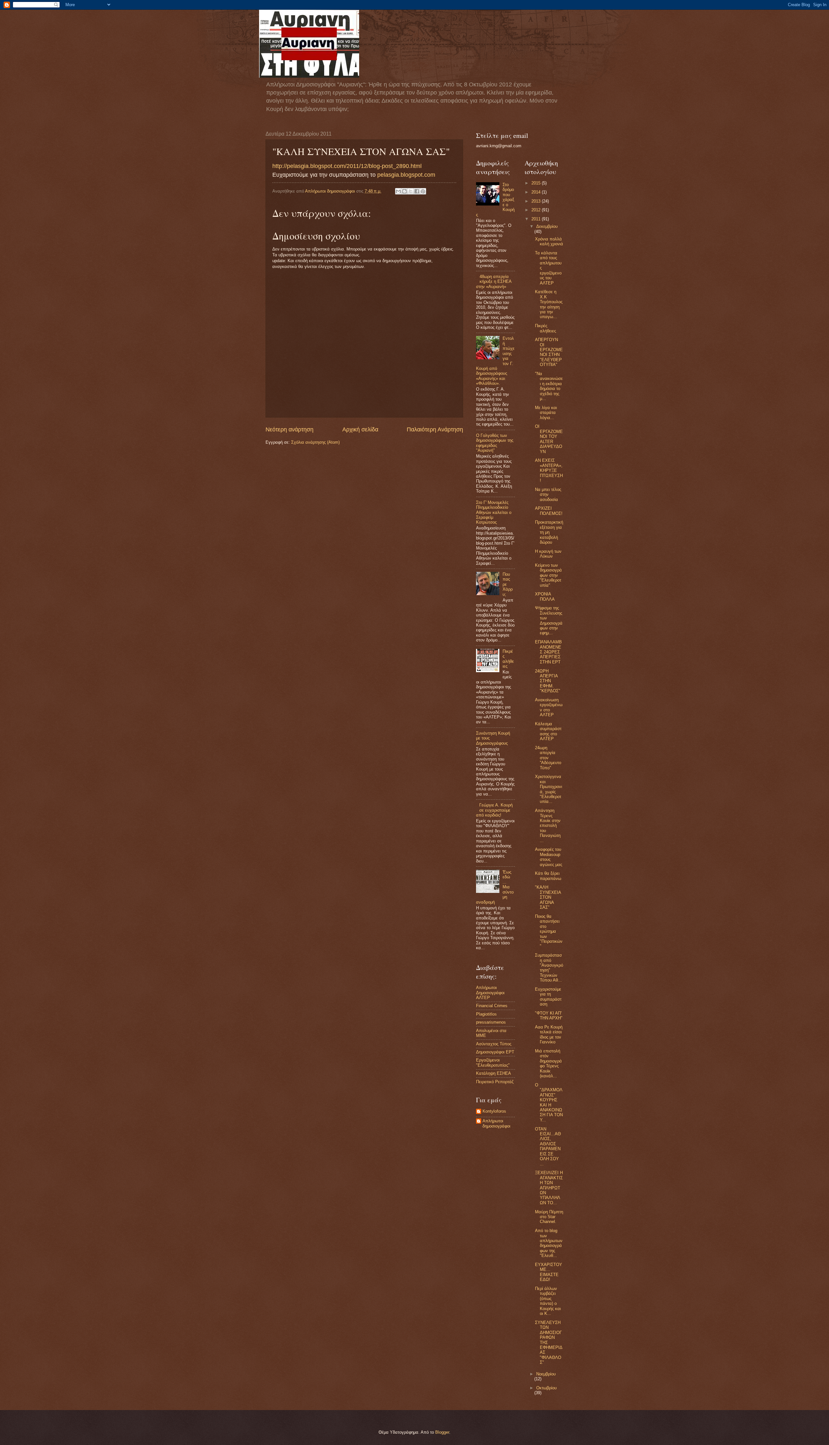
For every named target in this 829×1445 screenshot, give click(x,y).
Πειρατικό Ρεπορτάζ (495, 1081)
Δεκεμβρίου (547, 226)
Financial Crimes (491, 1005)
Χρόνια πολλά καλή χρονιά (549, 241)
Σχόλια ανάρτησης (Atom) (315, 442)
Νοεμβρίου (546, 1374)
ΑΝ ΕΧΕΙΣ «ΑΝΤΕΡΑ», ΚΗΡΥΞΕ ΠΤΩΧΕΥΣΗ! (549, 470)
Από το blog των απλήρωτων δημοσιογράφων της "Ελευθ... (548, 1243)
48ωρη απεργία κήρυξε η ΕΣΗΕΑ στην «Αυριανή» (493, 281)
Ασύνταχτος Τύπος (493, 1043)
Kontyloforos (494, 1111)
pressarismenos (491, 1022)
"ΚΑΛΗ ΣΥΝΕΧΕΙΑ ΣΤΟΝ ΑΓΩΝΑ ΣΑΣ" (548, 897)
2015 (536, 183)
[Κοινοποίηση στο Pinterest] (423, 191)
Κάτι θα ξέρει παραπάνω (548, 876)
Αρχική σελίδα (360, 429)
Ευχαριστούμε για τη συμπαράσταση (548, 996)
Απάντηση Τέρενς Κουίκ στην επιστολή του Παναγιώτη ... (548, 825)
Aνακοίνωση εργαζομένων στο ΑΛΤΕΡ (548, 707)
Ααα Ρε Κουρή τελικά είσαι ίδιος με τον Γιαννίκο (548, 1034)
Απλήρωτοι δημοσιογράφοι (496, 1123)
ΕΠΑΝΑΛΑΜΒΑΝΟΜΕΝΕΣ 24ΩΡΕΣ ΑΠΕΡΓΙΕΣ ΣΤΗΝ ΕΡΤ (548, 651)
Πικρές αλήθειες (508, 659)
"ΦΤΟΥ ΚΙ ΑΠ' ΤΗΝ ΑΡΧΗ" (548, 1015)
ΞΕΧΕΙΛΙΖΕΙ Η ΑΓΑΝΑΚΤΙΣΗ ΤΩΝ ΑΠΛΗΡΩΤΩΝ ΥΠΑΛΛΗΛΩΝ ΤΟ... (549, 1187)
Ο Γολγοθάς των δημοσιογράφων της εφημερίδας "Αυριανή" (494, 443)
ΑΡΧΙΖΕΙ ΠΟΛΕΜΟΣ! (548, 511)
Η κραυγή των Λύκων (548, 554)
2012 (536, 209)
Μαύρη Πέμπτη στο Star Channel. (549, 1216)
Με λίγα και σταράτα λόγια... (546, 412)
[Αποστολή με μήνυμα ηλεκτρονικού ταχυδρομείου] (398, 191)
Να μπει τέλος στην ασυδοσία (548, 494)
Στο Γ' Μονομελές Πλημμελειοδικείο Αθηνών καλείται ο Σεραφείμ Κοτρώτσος (493, 512)
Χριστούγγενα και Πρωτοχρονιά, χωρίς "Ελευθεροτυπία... (548, 789)
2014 (536, 192)
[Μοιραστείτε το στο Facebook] (417, 191)
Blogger (442, 1432)
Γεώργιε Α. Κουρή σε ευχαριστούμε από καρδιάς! (494, 810)
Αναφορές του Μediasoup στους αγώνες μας (548, 857)
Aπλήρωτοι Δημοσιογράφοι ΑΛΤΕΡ (490, 992)
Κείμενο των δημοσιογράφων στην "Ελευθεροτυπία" (548, 575)
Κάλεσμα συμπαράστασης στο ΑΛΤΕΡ (548, 731)
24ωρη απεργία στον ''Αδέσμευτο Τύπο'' (548, 757)
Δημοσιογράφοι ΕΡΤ (495, 1052)
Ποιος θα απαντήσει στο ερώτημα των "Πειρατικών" (548, 931)
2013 (536, 201)
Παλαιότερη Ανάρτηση (435, 429)
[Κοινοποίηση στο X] (410, 191)
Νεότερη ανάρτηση (289, 429)
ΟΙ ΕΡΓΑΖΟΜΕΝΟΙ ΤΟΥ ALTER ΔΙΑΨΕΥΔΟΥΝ (549, 439)
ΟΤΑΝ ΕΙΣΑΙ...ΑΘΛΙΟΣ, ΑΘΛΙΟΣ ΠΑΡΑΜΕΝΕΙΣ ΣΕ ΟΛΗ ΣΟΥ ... (548, 1146)
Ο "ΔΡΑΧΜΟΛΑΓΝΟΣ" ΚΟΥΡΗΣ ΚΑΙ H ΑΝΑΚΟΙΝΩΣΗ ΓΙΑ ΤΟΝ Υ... (549, 1102)
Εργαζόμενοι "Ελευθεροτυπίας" (493, 1062)
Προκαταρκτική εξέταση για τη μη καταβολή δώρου (549, 532)
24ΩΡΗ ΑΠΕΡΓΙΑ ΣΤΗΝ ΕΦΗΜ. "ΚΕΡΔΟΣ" (547, 681)
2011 (536, 219)
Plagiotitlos (486, 1014)
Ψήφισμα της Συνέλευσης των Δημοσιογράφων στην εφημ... (548, 620)
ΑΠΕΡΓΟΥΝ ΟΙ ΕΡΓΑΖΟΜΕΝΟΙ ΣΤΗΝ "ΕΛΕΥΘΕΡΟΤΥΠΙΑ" (549, 352)
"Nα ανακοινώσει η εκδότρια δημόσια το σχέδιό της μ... (549, 386)
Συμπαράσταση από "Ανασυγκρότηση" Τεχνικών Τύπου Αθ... (549, 968)
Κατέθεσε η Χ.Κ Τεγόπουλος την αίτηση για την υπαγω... (548, 304)
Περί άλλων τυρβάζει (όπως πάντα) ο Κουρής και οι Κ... (548, 1301)
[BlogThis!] (404, 191)
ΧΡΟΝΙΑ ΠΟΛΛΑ (545, 596)
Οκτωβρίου (546, 1387)
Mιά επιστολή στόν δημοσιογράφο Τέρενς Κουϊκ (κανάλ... (548, 1063)
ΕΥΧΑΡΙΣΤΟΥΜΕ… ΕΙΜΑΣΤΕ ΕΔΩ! (548, 1272)
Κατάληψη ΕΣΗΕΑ (493, 1073)
